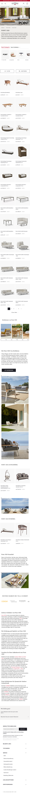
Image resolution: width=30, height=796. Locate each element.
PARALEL (8, 694)
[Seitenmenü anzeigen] (2, 4)
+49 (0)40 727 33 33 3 (4, 6)
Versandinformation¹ (8, 761)
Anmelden (22, 729)
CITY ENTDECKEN (9, 370)
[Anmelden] (23, 3)
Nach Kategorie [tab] (5, 47)
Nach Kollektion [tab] (15, 47)
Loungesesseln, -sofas (18, 668)
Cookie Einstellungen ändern (10, 769)
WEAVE (21, 699)
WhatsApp (26, 6)
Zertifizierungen (7, 784)
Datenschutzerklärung (8, 758)
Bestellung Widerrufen (8, 775)
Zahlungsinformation (8, 764)
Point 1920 (3, 615)
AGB (5, 755)
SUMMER (8, 685)
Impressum (6, 772)
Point (21, 618)
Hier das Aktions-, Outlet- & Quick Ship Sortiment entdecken (15, 0)
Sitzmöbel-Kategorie (15, 667)
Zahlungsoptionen (8, 779)
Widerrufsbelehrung (8, 767)
